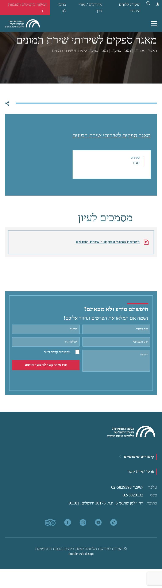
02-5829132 (140, 495)
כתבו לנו (62, 7)
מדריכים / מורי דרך (90, 7)
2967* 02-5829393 (134, 487)
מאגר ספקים (121, 50)
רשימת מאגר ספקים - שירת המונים (108, 242)
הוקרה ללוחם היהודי (129, 7)
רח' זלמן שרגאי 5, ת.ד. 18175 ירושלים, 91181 (113, 503)
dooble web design (81, 553)
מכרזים (139, 50)
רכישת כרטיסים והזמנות (27, 4)
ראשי (152, 50)
